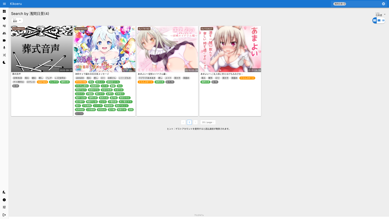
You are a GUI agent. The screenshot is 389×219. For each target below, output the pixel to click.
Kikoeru (16, 4)
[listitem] (4, 11)
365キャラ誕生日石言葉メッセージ (92, 74)
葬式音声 (16, 74)
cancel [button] (344, 3)
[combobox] (364, 4)
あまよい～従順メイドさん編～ (153, 74)
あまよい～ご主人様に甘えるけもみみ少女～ (222, 74)
